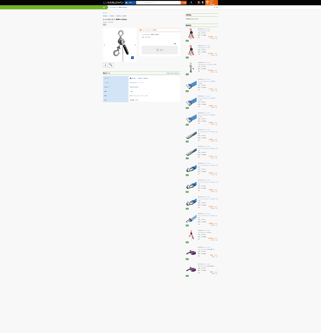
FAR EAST (111, 22)
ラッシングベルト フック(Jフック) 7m (208, 183)
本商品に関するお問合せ (173, 73)
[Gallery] (119, 45)
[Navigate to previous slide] (104, 45)
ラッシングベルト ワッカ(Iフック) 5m (208, 132)
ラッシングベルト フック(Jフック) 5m (208, 166)
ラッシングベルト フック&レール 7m (207, 216)
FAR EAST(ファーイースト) (137, 82)
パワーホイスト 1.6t (204, 47)
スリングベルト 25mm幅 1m (206, 249)
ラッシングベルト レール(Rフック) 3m (207, 82)
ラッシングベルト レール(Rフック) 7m (207, 115)
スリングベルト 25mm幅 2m (206, 266)
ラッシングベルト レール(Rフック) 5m (207, 99)
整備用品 (105, 16)
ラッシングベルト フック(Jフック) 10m (208, 199)
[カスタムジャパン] (113, 2)
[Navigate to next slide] (135, 45)
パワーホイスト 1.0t (204, 31)
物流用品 (112, 16)
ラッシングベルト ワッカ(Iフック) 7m (208, 149)
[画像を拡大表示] (132, 57)
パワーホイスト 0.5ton (204, 232)
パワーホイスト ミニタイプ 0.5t (207, 64)
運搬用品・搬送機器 (121, 16)
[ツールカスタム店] (104, 7)
